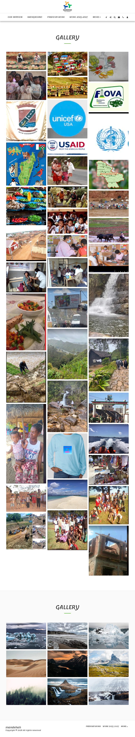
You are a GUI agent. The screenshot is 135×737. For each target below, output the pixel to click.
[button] (106, 17)
